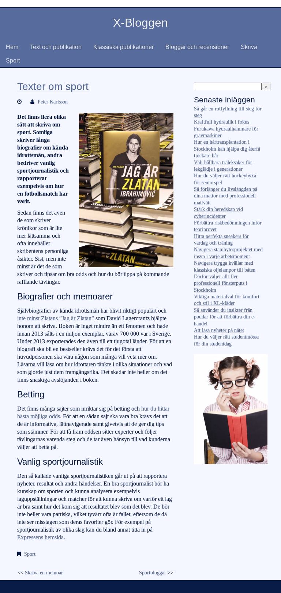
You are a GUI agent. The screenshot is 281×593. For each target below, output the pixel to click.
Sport (13, 60)
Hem (12, 47)
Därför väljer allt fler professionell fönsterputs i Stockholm (220, 283)
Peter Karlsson (53, 102)
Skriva (249, 47)
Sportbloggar (152, 572)
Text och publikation (56, 47)
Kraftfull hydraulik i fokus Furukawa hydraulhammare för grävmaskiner (226, 128)
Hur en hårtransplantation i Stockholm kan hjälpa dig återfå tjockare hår (227, 148)
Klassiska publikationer (123, 47)
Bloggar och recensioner (197, 47)
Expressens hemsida (40, 537)
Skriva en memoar (44, 572)
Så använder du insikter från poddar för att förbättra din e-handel (224, 316)
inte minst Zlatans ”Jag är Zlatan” (55, 318)
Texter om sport (53, 86)
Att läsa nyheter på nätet (219, 330)
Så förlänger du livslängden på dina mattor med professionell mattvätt (225, 195)
